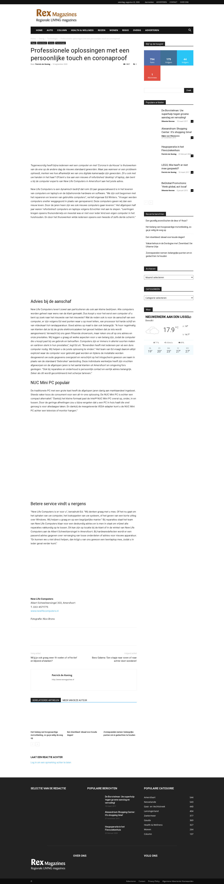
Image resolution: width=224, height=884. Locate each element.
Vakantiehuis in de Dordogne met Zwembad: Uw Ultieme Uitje (169, 245)
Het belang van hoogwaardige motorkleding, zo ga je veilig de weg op (47, 735)
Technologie (52, 38)
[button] (189, 30)
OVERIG (137, 30)
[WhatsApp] (55, 71)
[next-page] (37, 744)
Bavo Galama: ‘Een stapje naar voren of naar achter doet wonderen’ (114, 659)
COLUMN (62, 30)
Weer (148, 309)
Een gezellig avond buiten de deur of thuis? (166, 220)
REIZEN (101, 30)
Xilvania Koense (168, 121)
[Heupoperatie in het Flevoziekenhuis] (151, 152)
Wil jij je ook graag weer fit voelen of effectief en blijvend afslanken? (54, 659)
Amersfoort (42, 43)
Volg (168, 51)
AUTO (50, 30)
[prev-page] (32, 744)
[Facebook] (34, 71)
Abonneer (152, 67)
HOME (39, 30)
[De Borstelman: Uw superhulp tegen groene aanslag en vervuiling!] (151, 116)
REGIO (125, 30)
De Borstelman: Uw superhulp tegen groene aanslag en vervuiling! (175, 114)
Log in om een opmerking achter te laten (51, 762)
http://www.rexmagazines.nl (63, 679)
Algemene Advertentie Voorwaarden (177, 881)
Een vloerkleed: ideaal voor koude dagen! (165, 237)
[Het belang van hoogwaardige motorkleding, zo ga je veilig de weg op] (47, 718)
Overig (41, 38)
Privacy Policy (154, 881)
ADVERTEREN (161, 2)
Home (33, 38)
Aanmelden (149, 2)
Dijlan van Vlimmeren (171, 136)
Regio (34, 43)
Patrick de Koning (42, 64)
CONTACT (173, 2)
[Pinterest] (48, 71)
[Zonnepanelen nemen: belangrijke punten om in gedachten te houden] (120, 718)
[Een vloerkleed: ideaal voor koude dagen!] (83, 718)
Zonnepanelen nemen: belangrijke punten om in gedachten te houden (169, 254)
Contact (142, 881)
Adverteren (131, 881)
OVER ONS (184, 2)
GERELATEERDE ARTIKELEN (45, 700)
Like (152, 51)
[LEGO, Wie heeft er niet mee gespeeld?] (151, 171)
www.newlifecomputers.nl (45, 610)
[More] (62, 71)
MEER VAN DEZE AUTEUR (75, 700)
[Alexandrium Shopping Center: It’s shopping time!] (151, 134)
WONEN (114, 30)
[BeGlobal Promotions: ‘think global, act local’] (151, 189)
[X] (41, 71)
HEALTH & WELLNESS (82, 30)
